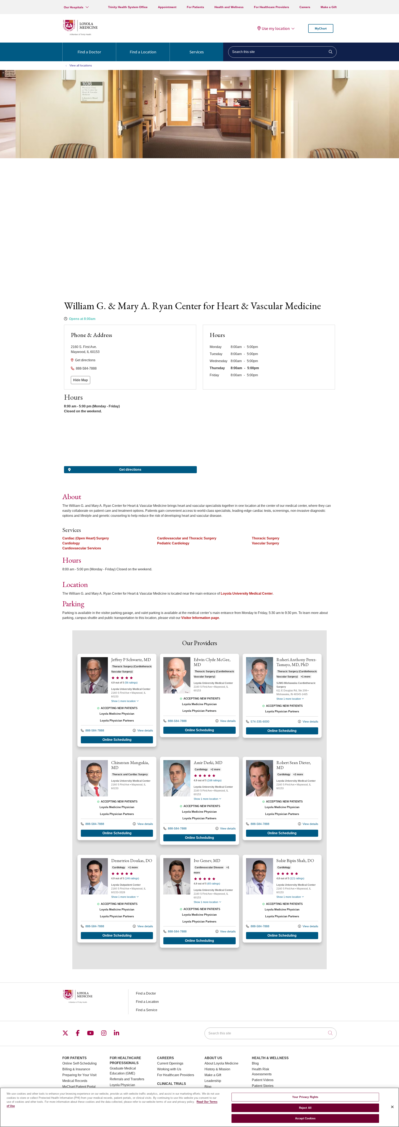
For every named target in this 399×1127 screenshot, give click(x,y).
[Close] (392, 1106)
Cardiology (71, 543)
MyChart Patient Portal (79, 1086)
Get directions (85, 360)
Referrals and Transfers (127, 1079)
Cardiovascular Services (81, 548)
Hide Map (80, 380)
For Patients (195, 7)
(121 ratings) (297, 878)
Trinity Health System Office (128, 7)
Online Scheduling (117, 739)
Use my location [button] (276, 28)
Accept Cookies (305, 1118)
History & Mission (217, 1069)
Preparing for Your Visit (79, 1075)
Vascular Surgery (265, 543)
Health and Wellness (229, 7)
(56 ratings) (131, 682)
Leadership (212, 1081)
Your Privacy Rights (305, 1097)
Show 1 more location (123, 701)
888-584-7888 (86, 368)
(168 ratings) (214, 780)
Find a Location (143, 51)
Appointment (167, 7)
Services (197, 51)
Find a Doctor (89, 51)
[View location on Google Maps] (130, 443)
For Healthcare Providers (271, 7)
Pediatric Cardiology (173, 543)
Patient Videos (262, 1080)
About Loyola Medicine (221, 1063)
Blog (207, 1086)
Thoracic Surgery (265, 538)
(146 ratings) (132, 878)
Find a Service (146, 1010)
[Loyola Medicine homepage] (80, 35)
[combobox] (282, 52)
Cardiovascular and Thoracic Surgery (186, 538)
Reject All (305, 1107)
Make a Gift (329, 7)
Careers (304, 7)
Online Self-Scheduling (79, 1063)
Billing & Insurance (76, 1069)
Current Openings (170, 1063)
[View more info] (94, 692)
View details (145, 730)
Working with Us (169, 1069)
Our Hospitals (73, 7)
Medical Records (74, 1081)
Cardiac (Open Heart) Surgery (85, 538)
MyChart (321, 28)
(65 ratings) (213, 883)
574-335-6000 (259, 721)
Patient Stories (262, 1086)
